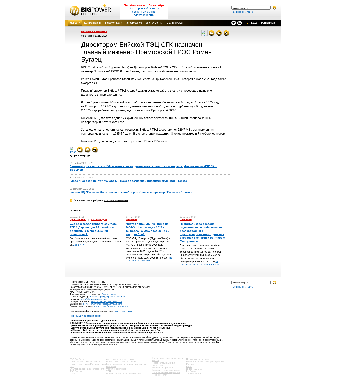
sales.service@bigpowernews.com (111, 306)
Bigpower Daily (113, 22)
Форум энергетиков (116, 369)
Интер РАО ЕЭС (194, 369)
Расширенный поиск (242, 12)
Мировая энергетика (162, 367)
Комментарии (92, 22)
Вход (254, 22)
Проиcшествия (78, 219)
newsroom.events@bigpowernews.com (102, 304)
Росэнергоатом (160, 375)
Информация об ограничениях (85, 316)
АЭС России (76, 371)
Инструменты (154, 22)
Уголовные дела (99, 219)
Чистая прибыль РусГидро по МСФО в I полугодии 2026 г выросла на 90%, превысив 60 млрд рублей (147, 229)
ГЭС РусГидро (77, 359)
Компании (131, 219)
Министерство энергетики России (123, 373)
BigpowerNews (109, 294)
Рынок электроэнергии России (121, 361)
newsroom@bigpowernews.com (106, 301)
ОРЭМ (73, 373)
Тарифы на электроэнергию (166, 370)
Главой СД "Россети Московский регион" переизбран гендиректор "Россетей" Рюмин (131, 192)
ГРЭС (189, 366)
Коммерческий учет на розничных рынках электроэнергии (144, 11)
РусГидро (191, 371)
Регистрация (268, 22)
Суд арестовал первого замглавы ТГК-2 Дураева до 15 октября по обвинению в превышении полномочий (94, 229)
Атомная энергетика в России (85, 361)
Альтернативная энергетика (120, 359)
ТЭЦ (108, 371)
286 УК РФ (79, 245)
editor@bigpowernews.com (94, 299)
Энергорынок (134, 22)
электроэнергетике (122, 311)
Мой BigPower (174, 22)
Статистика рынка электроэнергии (87, 369)
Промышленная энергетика (166, 372)
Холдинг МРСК (193, 373)
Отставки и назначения (94, 31)
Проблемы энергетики (197, 359)
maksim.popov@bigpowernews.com (107, 296)
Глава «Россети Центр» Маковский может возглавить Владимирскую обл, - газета (128, 180)
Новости (75, 22)
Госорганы (186, 219)
